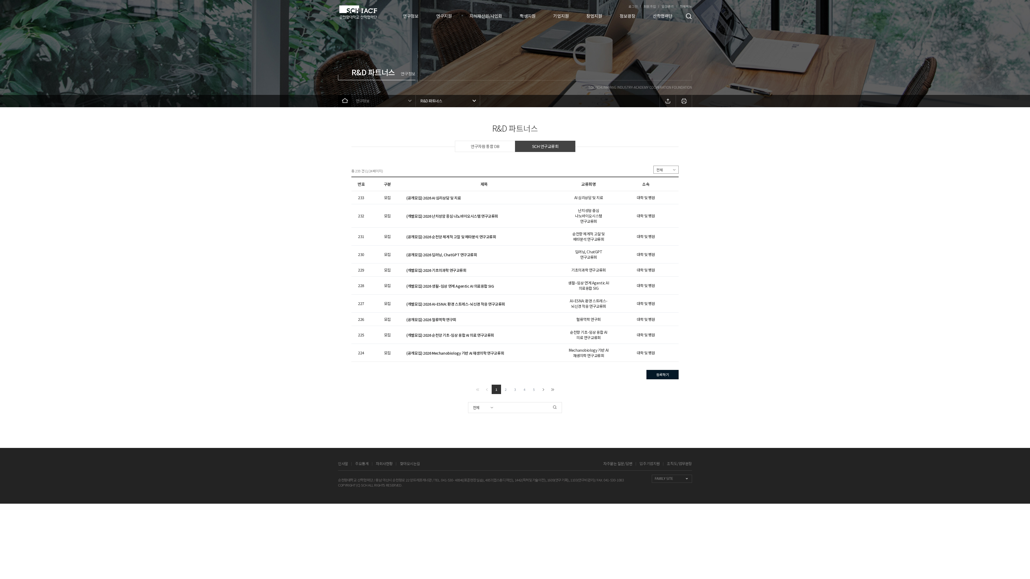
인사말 (343, 463)
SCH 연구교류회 (545, 146)
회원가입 (649, 6)
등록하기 (662, 374)
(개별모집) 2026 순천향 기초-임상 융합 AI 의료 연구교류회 (450, 335)
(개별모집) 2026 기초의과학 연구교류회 (436, 270)
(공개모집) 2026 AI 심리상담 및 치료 (433, 198)
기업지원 (561, 16)
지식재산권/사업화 (485, 16)
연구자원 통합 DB (485, 146)
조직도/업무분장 (679, 463)
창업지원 (594, 16)
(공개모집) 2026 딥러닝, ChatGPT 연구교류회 (441, 254)
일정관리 (667, 6)
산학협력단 (662, 16)
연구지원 (444, 16)
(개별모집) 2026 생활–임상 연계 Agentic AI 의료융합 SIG (450, 286)
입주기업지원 (649, 463)
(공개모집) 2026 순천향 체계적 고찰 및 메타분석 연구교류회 (451, 236)
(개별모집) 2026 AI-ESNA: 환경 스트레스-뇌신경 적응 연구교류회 (455, 304)
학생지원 (527, 16)
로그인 (633, 6)
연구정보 (410, 16)
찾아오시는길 (410, 463)
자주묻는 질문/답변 (617, 463)
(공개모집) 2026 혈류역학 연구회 (431, 319)
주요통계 (362, 463)
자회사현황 (384, 463)
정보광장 (627, 16)
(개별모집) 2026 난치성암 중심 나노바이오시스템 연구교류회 (452, 216)
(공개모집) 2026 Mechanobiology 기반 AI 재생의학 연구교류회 (455, 353)
